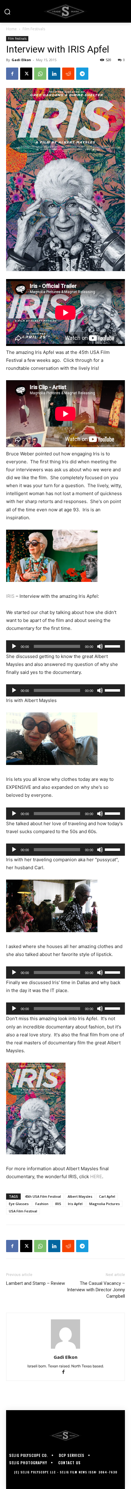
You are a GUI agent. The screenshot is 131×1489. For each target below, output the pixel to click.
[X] (26, 74)
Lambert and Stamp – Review (35, 1283)
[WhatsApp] (40, 74)
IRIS (10, 596)
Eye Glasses (19, 1203)
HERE (96, 1176)
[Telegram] (82, 74)
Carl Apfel (107, 1196)
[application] (65, 646)
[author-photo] (65, 1348)
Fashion (41, 1203)
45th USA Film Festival (43, 1196)
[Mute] (100, 646)
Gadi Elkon (21, 59)
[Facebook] (12, 74)
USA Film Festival (23, 1211)
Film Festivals (34, 28)
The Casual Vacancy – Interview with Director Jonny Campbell (96, 1290)
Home (11, 28)
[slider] (113, 645)
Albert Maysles (80, 1196)
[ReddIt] (68, 74)
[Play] (14, 646)
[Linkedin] (54, 74)
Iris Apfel (75, 1203)
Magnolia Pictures (104, 1203)
